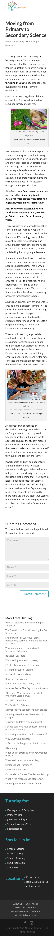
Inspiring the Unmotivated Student (23, 783)
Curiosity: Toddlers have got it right (23, 721)
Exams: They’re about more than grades (26, 709)
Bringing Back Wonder (17, 679)
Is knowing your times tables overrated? (26, 734)
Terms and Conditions (25, 907)
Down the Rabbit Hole (16, 769)
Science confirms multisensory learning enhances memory (26, 728)
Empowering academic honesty (21, 660)
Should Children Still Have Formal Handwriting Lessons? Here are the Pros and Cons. (26, 640)
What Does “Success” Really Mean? (23, 683)
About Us (17, 903)
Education (30, 41)
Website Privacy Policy (25, 915)
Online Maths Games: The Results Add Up (27, 774)
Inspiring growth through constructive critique (25, 716)
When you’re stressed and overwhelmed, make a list (26, 754)
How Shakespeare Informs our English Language (25, 624)
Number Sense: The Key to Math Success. (26, 688)
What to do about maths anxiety (22, 760)
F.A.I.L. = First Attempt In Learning (22, 665)
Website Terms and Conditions (25, 911)
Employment (32, 903)
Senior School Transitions (18, 764)
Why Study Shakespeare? (18, 738)
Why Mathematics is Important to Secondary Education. (22, 650)
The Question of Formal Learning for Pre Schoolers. (26, 632)
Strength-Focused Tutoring (19, 669)
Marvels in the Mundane (18, 674)
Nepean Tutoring (16, 41)
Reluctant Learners (15, 655)
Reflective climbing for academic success (26, 743)
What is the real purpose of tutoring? (24, 778)
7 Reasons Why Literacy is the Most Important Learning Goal (23, 694)
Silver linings (11, 748)
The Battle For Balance (17, 705)
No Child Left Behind (16, 700)
